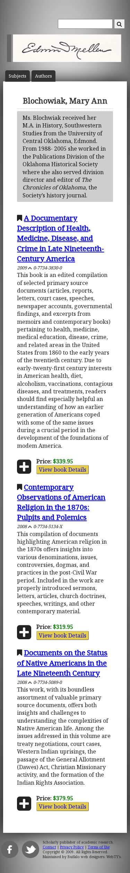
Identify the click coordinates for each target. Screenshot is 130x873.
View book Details (62, 469)
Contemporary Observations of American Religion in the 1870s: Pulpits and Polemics (61, 502)
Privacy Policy (72, 847)
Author (43, 76)
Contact (49, 847)
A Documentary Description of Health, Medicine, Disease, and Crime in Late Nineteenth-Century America (60, 238)
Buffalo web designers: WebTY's (94, 856)
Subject (17, 76)
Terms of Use (99, 847)
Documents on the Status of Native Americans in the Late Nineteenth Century (62, 662)
